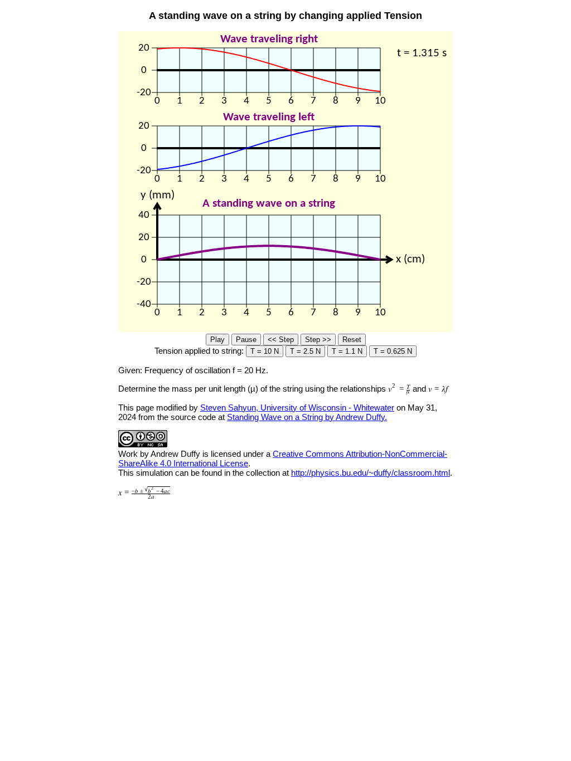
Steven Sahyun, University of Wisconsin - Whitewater (297, 407)
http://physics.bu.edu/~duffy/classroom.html (370, 472)
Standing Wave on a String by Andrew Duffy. (307, 417)
